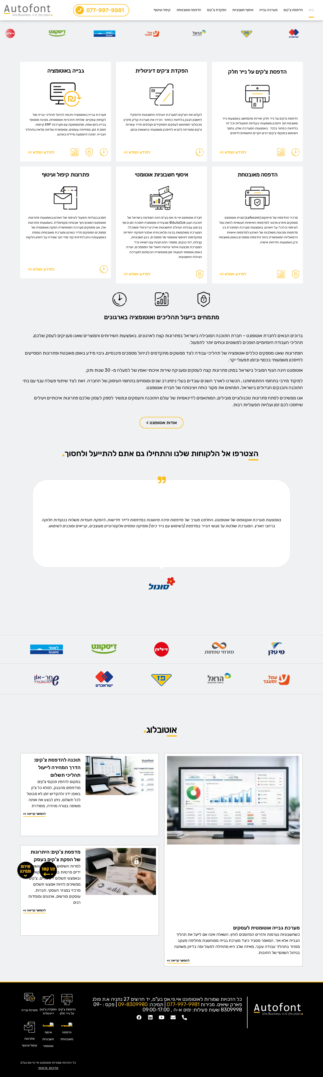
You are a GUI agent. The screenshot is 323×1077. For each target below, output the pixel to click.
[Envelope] (173, 1017)
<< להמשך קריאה (178, 960)
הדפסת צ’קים (293, 10)
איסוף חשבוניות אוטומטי (161, 174)
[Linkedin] (150, 1017)
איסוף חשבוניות (242, 10)
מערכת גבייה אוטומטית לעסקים (266, 928)
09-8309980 (133, 1004)
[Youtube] (162, 1017)
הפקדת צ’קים (216, 10)
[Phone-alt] (184, 1017)
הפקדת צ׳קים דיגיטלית (161, 70)
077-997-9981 (183, 1004)
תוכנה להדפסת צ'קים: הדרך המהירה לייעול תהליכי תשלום (57, 767)
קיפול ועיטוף (162, 10)
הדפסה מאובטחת (189, 10)
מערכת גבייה (268, 10)
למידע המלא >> (233, 152)
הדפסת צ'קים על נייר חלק (257, 71)
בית (311, 10)
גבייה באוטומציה (65, 70)
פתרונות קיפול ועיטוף (65, 174)
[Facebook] (139, 1017)
